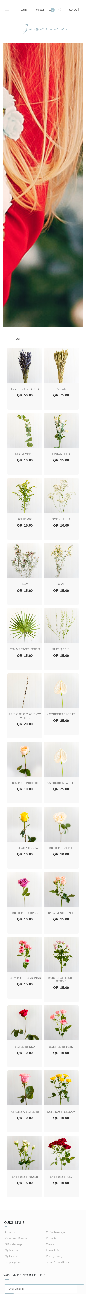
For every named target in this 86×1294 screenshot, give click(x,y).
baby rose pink (61, 1046)
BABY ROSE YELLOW (61, 1111)
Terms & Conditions (57, 1262)
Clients (50, 1244)
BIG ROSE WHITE (61, 848)
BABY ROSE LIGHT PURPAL (61, 979)
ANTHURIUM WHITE (61, 714)
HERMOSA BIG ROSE (25, 1111)
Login (23, 9)
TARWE (61, 389)
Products (51, 1238)
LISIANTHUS (61, 454)
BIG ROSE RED (25, 1046)
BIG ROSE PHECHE (25, 783)
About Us (10, 1232)
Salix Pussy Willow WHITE (25, 716)
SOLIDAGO (24, 519)
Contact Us (52, 1250)
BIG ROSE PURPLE (25, 913)
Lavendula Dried (25, 389)
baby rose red (61, 1176)
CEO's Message (55, 1232)
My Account (12, 1250)
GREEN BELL (61, 649)
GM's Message (13, 1244)
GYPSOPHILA (61, 519)
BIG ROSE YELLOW (25, 848)
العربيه (74, 9)
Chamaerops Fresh (25, 649)
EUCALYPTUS (24, 454)
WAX (25, 584)
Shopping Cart (13, 1262)
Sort (19, 338)
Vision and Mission (16, 1238)
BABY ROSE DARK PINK (25, 978)
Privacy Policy (54, 1256)
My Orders (11, 1256)
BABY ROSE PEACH (61, 913)
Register (39, 9)
